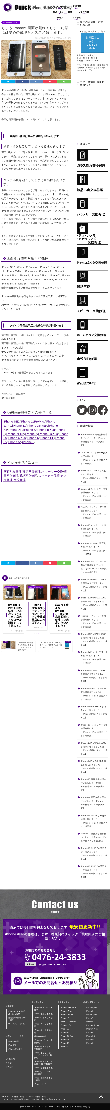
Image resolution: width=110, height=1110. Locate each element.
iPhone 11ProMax (32, 421)
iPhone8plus (92, 1007)
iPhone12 (64, 1018)
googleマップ (84, 70)
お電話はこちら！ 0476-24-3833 (92, 42)
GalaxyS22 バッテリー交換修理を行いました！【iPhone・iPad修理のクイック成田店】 (94, 458)
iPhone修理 (13, 1041)
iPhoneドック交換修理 (43, 1031)
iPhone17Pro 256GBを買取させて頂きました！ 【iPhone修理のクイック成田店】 (94, 766)
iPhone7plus (92, 1015)
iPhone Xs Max (37, 425)
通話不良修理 (28, 475)
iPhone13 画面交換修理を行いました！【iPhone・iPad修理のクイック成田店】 (93, 784)
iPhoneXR (64, 1039)
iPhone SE (47, 437)
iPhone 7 (31, 433)
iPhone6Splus (92, 1025)
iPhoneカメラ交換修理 (43, 1025)
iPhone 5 (28, 442)
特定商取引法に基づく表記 (17, 1019)
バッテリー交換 (52, 471)
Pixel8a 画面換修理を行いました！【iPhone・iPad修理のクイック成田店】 (94, 837)
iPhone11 (64, 1029)
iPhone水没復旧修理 (43, 1068)
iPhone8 (90, 1011)
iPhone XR (15, 429)
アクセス (10, 1063)
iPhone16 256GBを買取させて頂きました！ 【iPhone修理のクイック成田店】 (94, 871)
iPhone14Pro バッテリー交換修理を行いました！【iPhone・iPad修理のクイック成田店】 (94, 657)
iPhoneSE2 (65, 1032)
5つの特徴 (10, 1059)
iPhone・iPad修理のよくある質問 (17, 1012)
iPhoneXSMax (66, 1036)
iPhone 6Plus (17, 437)
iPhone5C (90, 1039)
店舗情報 (10, 1006)
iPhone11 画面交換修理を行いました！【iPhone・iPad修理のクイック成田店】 (93, 802)
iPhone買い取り (15, 1049)
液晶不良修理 (31, 471)
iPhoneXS (64, 1043)
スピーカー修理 (49, 475)
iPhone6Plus (92, 1029)
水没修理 (19, 479)
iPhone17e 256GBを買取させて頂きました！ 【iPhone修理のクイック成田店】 (94, 476)
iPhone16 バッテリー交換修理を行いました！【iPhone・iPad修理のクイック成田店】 (94, 730)
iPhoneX (64, 1047)
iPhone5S (90, 1036)
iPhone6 (90, 1032)
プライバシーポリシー (17, 1025)
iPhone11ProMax (68, 1022)
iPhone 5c (14, 442)
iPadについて (40, 1084)
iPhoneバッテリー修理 (43, 1019)
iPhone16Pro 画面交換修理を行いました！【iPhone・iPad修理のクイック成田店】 (94, 440)
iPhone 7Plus (15, 433)
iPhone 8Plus (46, 429)
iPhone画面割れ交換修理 (43, 1008)
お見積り (10, 1067)
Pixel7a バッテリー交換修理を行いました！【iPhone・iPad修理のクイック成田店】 (94, 512)
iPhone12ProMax (68, 1007)
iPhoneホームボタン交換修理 (43, 1047)
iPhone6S (90, 1022)
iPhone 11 (19, 425)
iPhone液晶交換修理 (43, 1014)
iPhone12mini (66, 1015)
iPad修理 (12, 1045)
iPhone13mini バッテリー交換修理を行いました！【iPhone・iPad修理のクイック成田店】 (94, 694)
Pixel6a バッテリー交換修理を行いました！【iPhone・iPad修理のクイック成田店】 (94, 621)
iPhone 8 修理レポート (11, 22)
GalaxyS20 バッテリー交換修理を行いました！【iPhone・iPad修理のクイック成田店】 (94, 494)
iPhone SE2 (11, 421)
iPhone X (29, 429)
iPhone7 (90, 1018)
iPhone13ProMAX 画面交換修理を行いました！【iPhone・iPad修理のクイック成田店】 (94, 548)
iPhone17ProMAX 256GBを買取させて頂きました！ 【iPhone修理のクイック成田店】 (94, 585)
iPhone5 (90, 1043)
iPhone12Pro (66, 1011)
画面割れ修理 (12, 471)
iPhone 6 (33, 437)
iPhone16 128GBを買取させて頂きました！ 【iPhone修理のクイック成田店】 (94, 853)
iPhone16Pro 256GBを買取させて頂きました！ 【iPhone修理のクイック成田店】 (94, 712)
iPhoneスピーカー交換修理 (43, 1041)
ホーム (9, 1002)
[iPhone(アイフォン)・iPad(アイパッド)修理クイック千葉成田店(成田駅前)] (38, 12)
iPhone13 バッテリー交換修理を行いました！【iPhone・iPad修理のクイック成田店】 (94, 530)
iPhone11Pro (66, 1025)
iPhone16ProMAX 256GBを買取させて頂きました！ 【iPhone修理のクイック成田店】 (94, 639)
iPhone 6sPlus (48, 433)
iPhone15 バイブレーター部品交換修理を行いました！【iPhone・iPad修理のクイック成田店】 (94, 567)
